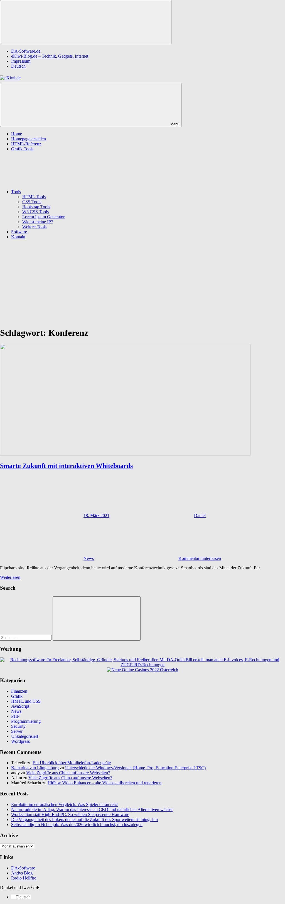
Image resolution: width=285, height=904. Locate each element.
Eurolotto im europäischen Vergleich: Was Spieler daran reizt (64, 804)
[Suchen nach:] (26, 637)
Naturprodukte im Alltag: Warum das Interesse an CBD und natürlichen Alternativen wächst (92, 809)
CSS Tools (31, 201)
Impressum (20, 61)
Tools (16, 191)
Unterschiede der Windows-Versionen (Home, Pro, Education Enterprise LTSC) (135, 767)
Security (18, 726)
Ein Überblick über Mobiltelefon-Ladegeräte (72, 762)
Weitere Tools (34, 226)
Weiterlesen (10, 577)
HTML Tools (34, 196)
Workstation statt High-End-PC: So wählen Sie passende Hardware (70, 814)
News (88, 558)
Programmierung (26, 721)
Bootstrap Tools (36, 206)
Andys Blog (22, 873)
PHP (15, 716)
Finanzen (19, 691)
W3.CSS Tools (35, 211)
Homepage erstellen (28, 138)
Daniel (200, 515)
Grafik (17, 696)
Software (19, 231)
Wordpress (20, 741)
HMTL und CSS (26, 701)
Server (17, 731)
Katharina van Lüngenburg (35, 767)
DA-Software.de (25, 51)
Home (16, 133)
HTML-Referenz (26, 143)
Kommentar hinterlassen (199, 558)
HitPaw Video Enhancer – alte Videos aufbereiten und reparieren (104, 782)
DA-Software (23, 868)
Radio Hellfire (23, 878)
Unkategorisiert (24, 736)
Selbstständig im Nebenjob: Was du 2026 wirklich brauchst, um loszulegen (76, 824)
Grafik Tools (22, 148)
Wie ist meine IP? (37, 221)
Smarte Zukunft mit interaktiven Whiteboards (66, 465)
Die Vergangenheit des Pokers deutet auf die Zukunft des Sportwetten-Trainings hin (84, 819)
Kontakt (18, 236)
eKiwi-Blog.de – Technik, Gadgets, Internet (49, 56)
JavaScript (20, 706)
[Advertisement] (142, 283)
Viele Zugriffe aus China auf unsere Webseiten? (68, 772)
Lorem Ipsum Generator (43, 216)
